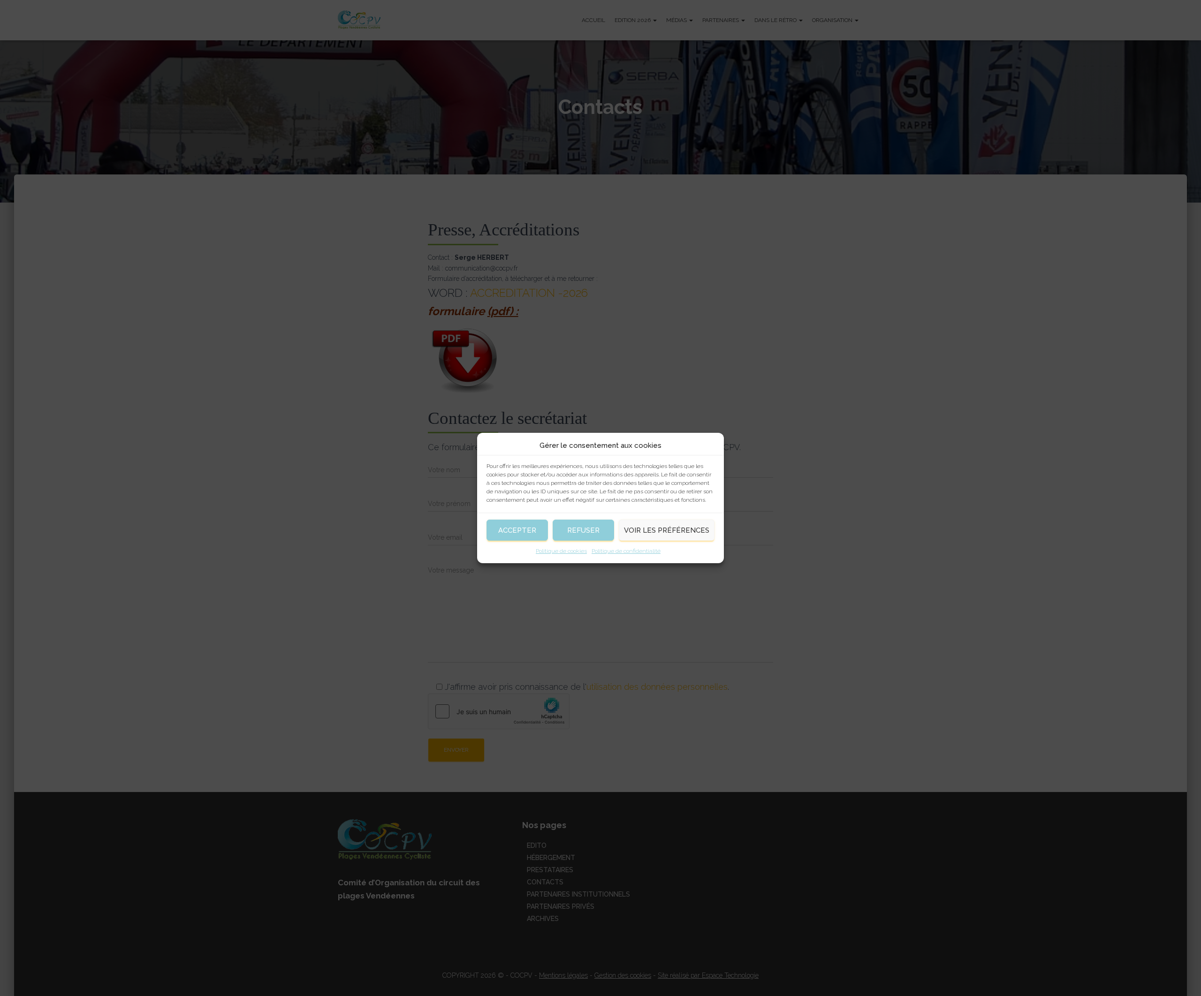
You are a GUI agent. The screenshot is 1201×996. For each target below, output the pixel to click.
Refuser (583, 530)
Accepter (517, 530)
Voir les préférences (666, 530)
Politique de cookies (561, 551)
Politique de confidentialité (626, 551)
